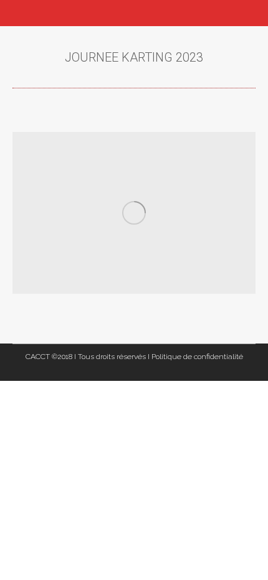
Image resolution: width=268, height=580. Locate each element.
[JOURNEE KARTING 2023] (134, 213)
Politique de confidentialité (197, 356)
